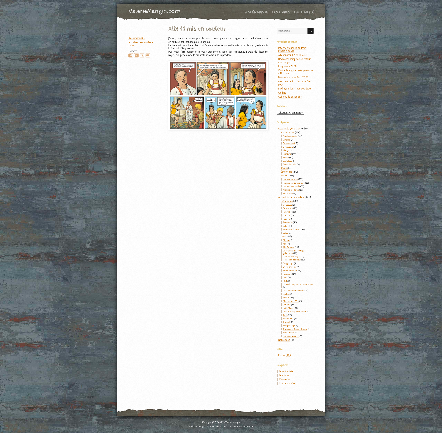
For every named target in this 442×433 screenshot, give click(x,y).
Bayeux (284, 167)
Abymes (286, 240)
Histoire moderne (291, 189)
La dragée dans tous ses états (294, 88)
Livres (131, 45)
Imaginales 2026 (287, 66)
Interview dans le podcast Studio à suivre (292, 49)
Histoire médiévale (291, 186)
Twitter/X (142, 55)
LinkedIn (136, 55)
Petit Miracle (289, 307)
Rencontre (287, 222)
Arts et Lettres (287, 132)
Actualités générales (289, 128)
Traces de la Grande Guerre (295, 329)
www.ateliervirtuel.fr (243, 426)
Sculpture (287, 160)
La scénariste (255, 12)
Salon (285, 225)
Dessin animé (289, 143)
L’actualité (304, 12)
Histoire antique (290, 179)
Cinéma (286, 139)
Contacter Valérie (288, 383)
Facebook (130, 55)
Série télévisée (289, 164)
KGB (285, 280)
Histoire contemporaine (294, 182)
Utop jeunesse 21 (291, 336)
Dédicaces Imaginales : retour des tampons (294, 60)
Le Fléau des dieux (293, 260)
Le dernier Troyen (292, 256)
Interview (287, 211)
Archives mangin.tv (198, 426)
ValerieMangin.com (154, 11)
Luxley (286, 293)
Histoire (284, 175)
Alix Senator (288, 247)
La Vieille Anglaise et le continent (298, 284)
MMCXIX (287, 297)
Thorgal (286, 322)
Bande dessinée (290, 136)
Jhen (285, 277)
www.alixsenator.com (220, 426)
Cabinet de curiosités (290, 96)
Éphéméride (286, 171)
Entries (284, 355)
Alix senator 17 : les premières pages (295, 83)
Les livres (281, 12)
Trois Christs (288, 332)
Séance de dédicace (292, 229)
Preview (286, 218)
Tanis (285, 315)
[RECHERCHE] (311, 31)
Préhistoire (288, 193)
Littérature (288, 146)
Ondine (282, 92)
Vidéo (285, 232)
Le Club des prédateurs (293, 290)
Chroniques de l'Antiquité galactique (294, 251)
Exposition (288, 208)
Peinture (287, 153)
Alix (154, 42)
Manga (286, 150)
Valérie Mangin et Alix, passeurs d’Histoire (295, 72)
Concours (287, 204)
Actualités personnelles (139, 42)
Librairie (286, 215)
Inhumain (287, 273)
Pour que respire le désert (294, 311)
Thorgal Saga (289, 325)
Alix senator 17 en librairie (292, 55)
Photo (286, 157)
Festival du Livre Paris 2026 (293, 77)
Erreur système (289, 266)
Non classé (284, 339)
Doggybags (288, 263)
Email (148, 55)
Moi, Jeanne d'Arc (291, 301)
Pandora (287, 304)
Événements (287, 200)
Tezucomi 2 (288, 318)
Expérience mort (290, 270)
